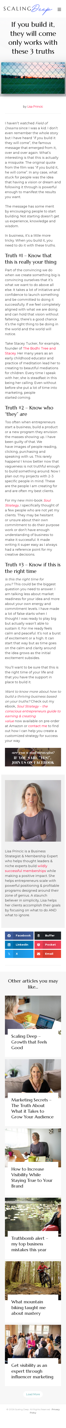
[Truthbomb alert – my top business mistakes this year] (33, 1228)
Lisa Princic (35, 106)
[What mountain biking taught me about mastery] (33, 1292)
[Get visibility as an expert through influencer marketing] (33, 1355)
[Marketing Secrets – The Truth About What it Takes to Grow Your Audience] (33, 1092)
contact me (37, 726)
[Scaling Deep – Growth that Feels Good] (33, 1026)
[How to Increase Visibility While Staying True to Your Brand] (33, 1162)
